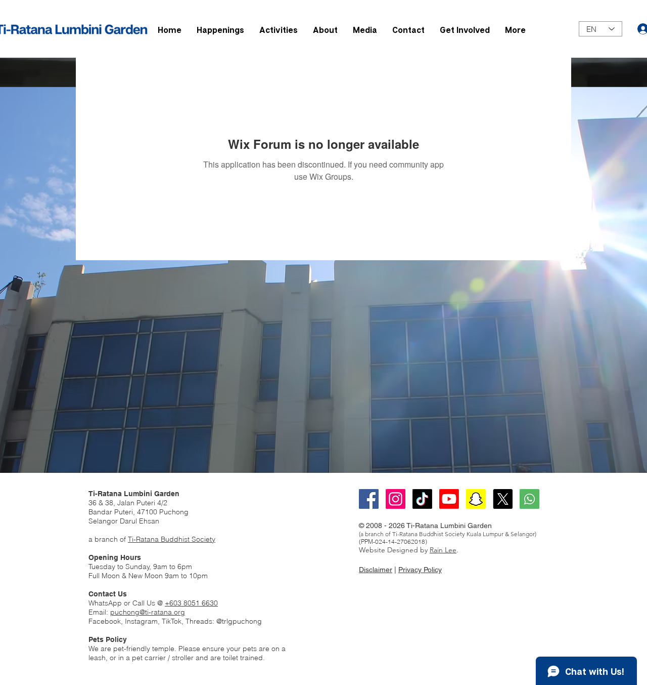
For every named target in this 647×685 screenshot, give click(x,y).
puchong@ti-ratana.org (147, 612)
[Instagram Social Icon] (395, 499)
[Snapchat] (476, 499)
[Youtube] (449, 499)
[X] (503, 499)
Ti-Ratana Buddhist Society (171, 539)
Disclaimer (375, 570)
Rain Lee (443, 549)
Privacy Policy (420, 570)
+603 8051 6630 (191, 603)
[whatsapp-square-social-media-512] (529, 499)
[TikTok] (422, 499)
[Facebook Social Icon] (369, 499)
